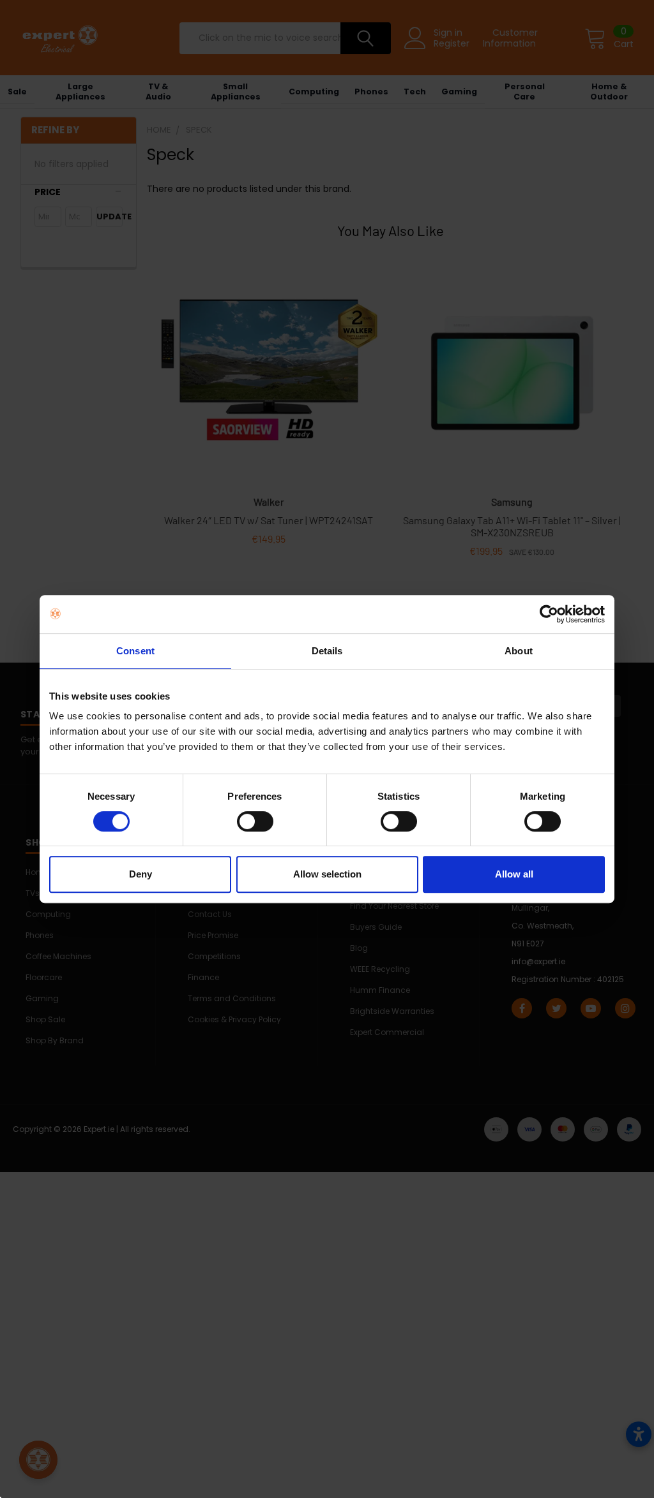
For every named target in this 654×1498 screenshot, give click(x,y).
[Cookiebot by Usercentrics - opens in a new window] (549, 614)
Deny (140, 874)
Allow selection (327, 874)
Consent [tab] (135, 650)
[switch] (255, 821)
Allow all (514, 874)
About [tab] (519, 650)
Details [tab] (327, 650)
